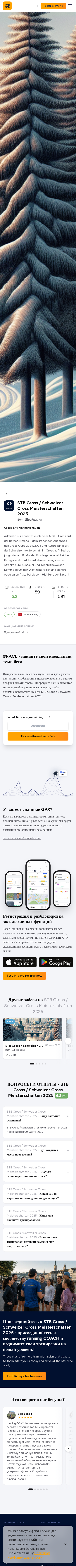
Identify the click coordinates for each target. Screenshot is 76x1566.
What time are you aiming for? (29, 717)
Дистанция (18, 587)
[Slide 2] (36, 1063)
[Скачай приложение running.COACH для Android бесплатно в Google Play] (56, 962)
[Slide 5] (45, 1063)
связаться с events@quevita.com (22, 838)
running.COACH (14, 1522)
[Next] (68, 1041)
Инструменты (50, 1522)
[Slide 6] (47, 1489)
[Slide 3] (39, 1063)
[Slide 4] (42, 1063)
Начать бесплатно (53, 6)
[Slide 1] (32, 1063)
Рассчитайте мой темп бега (38, 736)
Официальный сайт (14, 632)
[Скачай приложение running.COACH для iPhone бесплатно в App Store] (20, 962)
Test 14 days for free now (24, 975)
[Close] (65, 1544)
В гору (38, 587)
